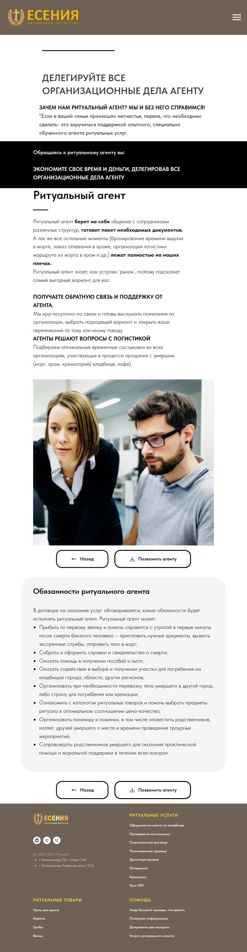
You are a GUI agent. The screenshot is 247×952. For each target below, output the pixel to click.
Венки (38, 936)
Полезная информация (149, 918)
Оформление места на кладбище (157, 825)
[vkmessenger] (37, 840)
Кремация (138, 877)
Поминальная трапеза (148, 851)
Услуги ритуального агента (152, 936)
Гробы (38, 927)
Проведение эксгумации (150, 834)
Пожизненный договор (148, 842)
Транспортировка (144, 859)
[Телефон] (47, 840)
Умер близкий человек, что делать (157, 910)
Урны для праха (46, 910)
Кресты (39, 918)
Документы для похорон (150, 927)
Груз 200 (137, 885)
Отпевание (139, 868)
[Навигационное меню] (237, 17)
